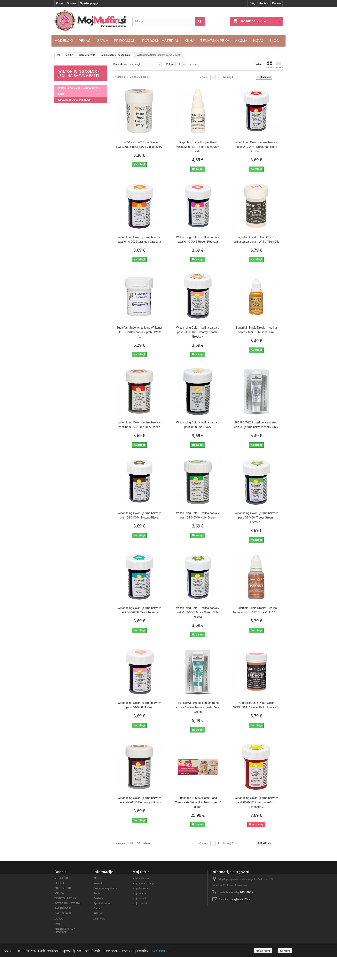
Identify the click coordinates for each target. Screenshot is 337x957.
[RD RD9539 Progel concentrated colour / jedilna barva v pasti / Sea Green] (197, 671)
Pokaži (170, 64)
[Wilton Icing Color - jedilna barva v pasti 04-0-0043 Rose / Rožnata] (197, 206)
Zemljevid (99, 918)
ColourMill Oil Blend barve (74, 99)
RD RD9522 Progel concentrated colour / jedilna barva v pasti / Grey (256, 425)
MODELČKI (61, 878)
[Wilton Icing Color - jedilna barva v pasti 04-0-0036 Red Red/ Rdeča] (139, 391)
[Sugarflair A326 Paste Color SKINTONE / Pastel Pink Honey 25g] (256, 671)
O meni (97, 908)
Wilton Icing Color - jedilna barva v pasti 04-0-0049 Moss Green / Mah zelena (198, 612)
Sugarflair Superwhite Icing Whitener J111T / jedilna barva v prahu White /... (139, 332)
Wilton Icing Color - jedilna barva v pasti (79, 90)
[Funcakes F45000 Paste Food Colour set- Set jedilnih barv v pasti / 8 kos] (197, 766)
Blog (252, 3)
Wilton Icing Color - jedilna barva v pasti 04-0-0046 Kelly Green (197, 515)
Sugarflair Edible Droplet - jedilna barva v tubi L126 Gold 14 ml (256, 330)
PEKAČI (59, 883)
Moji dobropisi (141, 888)
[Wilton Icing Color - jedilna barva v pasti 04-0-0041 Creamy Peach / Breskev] (197, 296)
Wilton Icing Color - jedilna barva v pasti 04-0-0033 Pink (139, 705)
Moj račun (141, 871)
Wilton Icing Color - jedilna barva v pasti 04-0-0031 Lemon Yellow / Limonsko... (256, 802)
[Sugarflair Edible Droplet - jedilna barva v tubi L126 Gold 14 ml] (256, 296)
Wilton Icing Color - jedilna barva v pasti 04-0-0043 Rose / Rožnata (197, 239)
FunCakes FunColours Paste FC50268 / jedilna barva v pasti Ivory (139, 144)
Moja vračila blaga (143, 883)
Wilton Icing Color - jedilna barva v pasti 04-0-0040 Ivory (197, 425)
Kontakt (264, 3)
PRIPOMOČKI (62, 888)
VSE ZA (59, 893)
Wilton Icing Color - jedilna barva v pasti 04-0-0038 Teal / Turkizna (139, 610)
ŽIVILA (58, 918)
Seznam (279, 67)
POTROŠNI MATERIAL (67, 903)
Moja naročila (140, 878)
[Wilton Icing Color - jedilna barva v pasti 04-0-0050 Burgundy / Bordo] (139, 766)
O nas (59, 3)
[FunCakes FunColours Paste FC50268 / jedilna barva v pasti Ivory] (139, 111)
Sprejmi (285, 950)
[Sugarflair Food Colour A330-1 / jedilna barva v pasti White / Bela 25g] (256, 206)
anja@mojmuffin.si (240, 899)
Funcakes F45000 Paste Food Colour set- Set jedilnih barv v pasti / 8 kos (198, 802)
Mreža (269, 67)
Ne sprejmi (263, 950)
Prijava (276, 3)
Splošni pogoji (89, 3)
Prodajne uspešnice (105, 888)
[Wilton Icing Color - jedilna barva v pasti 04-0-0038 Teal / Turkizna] (139, 576)
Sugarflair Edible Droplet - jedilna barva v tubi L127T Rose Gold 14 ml (256, 610)
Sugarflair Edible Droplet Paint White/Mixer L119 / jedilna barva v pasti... (197, 147)
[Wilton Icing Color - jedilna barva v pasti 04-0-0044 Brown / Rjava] (139, 481)
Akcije (97, 878)
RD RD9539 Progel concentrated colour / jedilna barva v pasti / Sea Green (197, 707)
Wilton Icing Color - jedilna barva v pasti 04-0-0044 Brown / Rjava (139, 515)
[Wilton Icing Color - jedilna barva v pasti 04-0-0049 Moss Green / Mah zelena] (197, 576)
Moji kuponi (139, 903)
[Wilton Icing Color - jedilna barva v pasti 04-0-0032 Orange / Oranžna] (139, 206)
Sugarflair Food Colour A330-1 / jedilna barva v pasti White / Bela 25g (256, 239)
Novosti (98, 883)
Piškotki (98, 913)
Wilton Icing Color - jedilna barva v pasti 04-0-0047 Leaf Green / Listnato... (256, 517)
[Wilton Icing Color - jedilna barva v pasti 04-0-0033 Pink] (139, 671)
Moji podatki (139, 898)
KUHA (57, 923)
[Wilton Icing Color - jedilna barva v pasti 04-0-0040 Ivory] (197, 391)
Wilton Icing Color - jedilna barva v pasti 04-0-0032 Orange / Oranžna (139, 239)
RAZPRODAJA (63, 908)
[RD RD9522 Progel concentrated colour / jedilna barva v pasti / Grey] (256, 391)
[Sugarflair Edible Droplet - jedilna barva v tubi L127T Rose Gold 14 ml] (256, 576)
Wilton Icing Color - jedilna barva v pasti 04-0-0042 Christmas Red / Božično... (256, 147)
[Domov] (58, 55)
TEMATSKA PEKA (65, 898)
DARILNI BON (62, 913)
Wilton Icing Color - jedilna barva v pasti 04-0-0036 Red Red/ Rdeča (139, 425)
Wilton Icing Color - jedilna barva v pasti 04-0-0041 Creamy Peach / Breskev (197, 332)
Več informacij (162, 950)
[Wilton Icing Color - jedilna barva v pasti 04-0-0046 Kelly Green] (197, 481)
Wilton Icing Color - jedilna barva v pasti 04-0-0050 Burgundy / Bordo (139, 800)
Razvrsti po (120, 64)
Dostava (71, 3)
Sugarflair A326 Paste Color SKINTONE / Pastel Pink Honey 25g (256, 705)
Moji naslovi (139, 893)
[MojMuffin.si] (90, 20)
